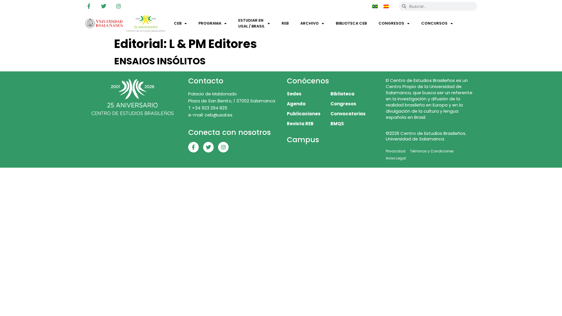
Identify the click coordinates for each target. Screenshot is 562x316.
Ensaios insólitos (159, 61)
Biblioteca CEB (351, 23)
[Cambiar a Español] (386, 6)
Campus (303, 140)
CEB (177, 23)
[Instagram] (118, 6)
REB (285, 23)
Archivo (309, 23)
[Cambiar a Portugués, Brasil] (375, 6)
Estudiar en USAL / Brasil (251, 23)
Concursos (434, 23)
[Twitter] (103, 6)
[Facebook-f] (88, 6)
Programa (209, 23)
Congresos (391, 23)
